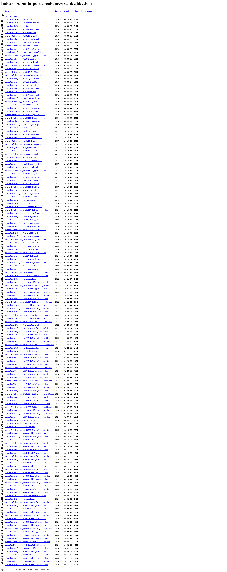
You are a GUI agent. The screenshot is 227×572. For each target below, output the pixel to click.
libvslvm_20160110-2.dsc (17, 26)
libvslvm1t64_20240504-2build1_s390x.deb (25, 545)
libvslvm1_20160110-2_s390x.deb (20, 85)
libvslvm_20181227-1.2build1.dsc (21, 351)
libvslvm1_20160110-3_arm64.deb (20, 148)
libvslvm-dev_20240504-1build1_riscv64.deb (26, 492)
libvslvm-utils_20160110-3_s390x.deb (23, 194)
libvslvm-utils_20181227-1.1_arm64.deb (24, 236)
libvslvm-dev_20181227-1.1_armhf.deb (23, 259)
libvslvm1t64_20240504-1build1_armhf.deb (25, 446)
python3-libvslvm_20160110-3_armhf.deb (24, 154)
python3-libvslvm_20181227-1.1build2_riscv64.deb (29, 345)
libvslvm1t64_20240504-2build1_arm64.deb (25, 506)
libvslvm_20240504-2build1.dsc (20, 499)
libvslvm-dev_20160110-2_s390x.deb (22, 79)
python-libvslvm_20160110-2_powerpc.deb (25, 115)
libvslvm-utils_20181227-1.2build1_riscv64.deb (28, 400)
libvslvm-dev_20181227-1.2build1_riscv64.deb (27, 404)
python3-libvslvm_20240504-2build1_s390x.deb (27, 542)
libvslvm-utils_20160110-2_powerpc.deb (24, 125)
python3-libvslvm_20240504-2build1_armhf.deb (27, 515)
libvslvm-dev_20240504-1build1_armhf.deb (25, 453)
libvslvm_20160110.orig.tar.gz (20, 19)
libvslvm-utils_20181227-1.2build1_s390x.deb (27, 387)
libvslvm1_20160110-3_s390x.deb (20, 190)
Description (87, 11)
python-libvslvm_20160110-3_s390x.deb (24, 197)
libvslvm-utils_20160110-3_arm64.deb (23, 138)
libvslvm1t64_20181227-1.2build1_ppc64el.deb (27, 410)
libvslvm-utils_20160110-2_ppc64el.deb (24, 52)
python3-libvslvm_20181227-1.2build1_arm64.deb (28, 354)
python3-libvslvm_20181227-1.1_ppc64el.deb (26, 210)
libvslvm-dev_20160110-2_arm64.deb (22, 29)
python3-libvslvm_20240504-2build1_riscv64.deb (28, 555)
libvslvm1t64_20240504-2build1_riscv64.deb (26, 558)
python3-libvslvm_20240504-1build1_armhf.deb (27, 443)
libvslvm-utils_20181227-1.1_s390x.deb (24, 223)
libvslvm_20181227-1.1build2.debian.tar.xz (26, 276)
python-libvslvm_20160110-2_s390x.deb (24, 72)
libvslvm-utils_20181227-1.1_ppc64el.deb (25, 220)
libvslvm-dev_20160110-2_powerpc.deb (23, 108)
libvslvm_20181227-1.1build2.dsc (21, 279)
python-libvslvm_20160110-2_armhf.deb (24, 102)
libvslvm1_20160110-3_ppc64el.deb (21, 167)
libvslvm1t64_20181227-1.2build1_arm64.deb (26, 358)
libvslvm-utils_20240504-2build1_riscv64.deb (27, 561)
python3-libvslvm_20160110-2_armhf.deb (24, 105)
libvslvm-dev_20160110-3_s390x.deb (22, 184)
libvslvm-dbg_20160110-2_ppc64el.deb (23, 59)
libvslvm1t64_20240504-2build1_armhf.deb (25, 519)
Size (77, 11)
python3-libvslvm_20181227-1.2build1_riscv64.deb (29, 394)
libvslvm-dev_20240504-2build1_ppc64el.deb (26, 538)
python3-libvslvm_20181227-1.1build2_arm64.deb (28, 315)
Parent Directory (13, 16)
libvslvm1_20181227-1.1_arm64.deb (21, 243)
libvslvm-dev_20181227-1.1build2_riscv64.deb (27, 341)
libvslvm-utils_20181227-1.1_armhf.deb (24, 256)
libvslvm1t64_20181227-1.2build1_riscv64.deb (27, 397)
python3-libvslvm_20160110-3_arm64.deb (24, 144)
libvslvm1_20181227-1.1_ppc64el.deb (22, 213)
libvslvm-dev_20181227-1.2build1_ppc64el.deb (27, 417)
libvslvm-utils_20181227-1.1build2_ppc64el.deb (28, 292)
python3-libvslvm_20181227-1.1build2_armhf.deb (28, 322)
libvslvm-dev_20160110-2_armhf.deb (22, 95)
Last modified (62, 11)
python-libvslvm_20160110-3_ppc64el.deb (25, 174)
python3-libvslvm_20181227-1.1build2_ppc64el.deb (29, 286)
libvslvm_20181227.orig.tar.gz (20, 200)
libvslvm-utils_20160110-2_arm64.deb (23, 42)
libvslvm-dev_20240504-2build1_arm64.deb (25, 512)
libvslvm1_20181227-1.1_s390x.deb (21, 233)
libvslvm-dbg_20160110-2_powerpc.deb (23, 121)
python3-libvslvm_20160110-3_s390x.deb (24, 187)
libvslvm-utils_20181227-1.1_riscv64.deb (25, 263)
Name (7, 11)
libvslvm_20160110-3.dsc (17, 128)
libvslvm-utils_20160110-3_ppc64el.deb (24, 180)
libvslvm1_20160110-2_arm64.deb (20, 33)
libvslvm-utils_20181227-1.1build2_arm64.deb (27, 309)
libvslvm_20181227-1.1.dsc (18, 203)
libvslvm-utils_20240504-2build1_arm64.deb (26, 509)
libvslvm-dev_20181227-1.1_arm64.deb (23, 246)
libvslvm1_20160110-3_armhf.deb (20, 157)
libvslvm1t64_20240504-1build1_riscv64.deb (26, 486)
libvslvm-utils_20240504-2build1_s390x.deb (26, 548)
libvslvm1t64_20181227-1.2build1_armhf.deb (26, 371)
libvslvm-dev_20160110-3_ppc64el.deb (23, 177)
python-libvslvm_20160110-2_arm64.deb (24, 36)
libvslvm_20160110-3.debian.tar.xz (22, 131)
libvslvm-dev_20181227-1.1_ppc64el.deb (24, 217)
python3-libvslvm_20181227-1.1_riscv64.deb (26, 272)
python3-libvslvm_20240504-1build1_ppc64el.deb (28, 469)
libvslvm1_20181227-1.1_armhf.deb (21, 249)
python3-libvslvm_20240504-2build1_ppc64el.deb (28, 529)
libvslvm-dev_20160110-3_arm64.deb (22, 134)
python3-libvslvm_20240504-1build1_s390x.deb (27, 456)
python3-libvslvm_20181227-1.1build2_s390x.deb (28, 302)
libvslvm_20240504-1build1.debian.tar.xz (25, 423)
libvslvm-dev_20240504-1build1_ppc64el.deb (26, 479)
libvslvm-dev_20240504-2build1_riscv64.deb (26, 565)
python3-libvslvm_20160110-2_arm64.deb (24, 46)
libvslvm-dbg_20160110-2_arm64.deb (22, 39)
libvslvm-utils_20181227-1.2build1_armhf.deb (27, 374)
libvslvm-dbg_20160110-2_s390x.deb (22, 69)
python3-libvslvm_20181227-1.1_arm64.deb (25, 240)
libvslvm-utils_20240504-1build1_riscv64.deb (27, 489)
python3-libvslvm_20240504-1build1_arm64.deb (27, 430)
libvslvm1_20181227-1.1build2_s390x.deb (25, 305)
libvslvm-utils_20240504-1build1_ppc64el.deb (27, 476)
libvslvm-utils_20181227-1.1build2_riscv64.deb (28, 338)
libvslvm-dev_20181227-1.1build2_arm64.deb (26, 312)
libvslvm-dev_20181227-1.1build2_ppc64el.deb (27, 282)
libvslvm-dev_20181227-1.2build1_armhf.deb (26, 377)
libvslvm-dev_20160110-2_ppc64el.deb (23, 49)
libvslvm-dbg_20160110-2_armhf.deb (22, 88)
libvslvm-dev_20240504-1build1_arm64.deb (25, 440)
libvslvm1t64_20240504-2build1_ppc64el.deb (26, 532)
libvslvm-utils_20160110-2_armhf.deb (23, 98)
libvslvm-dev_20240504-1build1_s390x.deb (25, 466)
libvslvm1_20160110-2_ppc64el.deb (21, 62)
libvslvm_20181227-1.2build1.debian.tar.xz (26, 348)
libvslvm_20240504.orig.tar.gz (20, 420)
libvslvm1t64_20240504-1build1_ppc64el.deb (26, 473)
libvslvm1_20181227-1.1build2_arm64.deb (25, 318)
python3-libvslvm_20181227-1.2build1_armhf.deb (28, 368)
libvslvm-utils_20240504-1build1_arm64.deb (26, 437)
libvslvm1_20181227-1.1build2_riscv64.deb (26, 335)
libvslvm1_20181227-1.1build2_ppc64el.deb (26, 289)
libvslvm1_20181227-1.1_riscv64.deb (22, 266)
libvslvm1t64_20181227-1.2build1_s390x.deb (26, 384)
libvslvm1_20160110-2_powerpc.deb (21, 111)
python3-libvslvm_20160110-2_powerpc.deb (25, 118)
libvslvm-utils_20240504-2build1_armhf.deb (26, 522)
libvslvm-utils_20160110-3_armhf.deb (23, 161)
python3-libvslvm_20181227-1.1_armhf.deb (25, 253)
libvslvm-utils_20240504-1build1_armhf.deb (26, 450)
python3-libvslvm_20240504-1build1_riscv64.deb (28, 483)
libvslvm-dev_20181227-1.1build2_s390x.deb (26, 299)
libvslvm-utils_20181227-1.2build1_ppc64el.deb (28, 414)
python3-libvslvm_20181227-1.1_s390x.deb (25, 230)
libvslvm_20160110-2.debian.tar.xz (22, 23)
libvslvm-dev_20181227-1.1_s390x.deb (23, 226)
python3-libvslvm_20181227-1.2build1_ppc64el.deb (29, 407)
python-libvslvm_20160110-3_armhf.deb (24, 151)
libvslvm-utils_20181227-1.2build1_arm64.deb (27, 361)
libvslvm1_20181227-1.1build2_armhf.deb (25, 325)
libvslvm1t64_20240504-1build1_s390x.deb (25, 460)
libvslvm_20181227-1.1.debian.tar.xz (23, 207)
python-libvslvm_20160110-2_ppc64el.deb (25, 65)
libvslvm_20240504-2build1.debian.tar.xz (25, 496)
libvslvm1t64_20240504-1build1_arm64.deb (25, 433)
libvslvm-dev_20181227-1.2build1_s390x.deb (26, 391)
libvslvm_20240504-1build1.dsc (20, 427)
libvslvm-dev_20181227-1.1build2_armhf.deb (26, 332)
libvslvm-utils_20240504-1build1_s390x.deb (26, 463)
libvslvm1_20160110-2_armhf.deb (20, 92)
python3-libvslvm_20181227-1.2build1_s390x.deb (28, 381)
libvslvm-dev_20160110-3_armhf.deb (22, 164)
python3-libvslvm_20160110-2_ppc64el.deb (25, 56)
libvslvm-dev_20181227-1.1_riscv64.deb (24, 269)
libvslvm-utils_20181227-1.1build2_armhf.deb (27, 328)
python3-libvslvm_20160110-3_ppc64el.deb (25, 171)
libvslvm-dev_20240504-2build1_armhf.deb (25, 525)
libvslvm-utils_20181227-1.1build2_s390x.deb (27, 295)
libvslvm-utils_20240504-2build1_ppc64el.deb (27, 535)
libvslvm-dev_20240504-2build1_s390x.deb (25, 552)
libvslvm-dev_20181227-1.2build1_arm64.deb (26, 364)
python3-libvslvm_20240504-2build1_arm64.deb (27, 502)
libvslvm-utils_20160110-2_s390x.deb (23, 82)
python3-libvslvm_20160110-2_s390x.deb (24, 75)
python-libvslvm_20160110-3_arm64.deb (24, 141)
